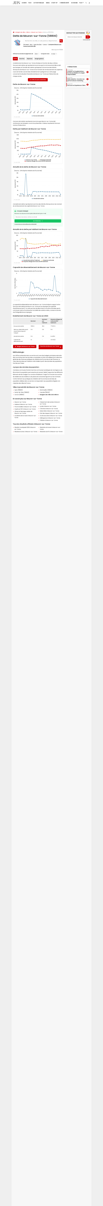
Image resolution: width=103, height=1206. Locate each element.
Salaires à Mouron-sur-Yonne (23, 404)
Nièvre (28, 32)
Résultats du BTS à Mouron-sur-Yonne (51, 431)
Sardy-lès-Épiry (38, 44)
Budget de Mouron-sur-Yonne (25, 346)
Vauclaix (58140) (45, 392)
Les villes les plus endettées (38, 79)
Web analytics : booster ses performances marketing (75, 79)
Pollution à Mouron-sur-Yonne (49, 420)
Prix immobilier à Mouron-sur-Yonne (25, 406)
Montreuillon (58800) (46, 390)
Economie (74, 2)
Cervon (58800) (19, 394)
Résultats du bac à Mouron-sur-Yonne (25, 431)
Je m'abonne (37, 220)
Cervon (45, 44)
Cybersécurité (64, 2)
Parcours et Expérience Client (76, 85)
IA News (24, 2)
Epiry (31, 44)
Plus (80, 2)
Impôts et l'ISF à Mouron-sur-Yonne (25, 409)
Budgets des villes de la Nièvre (49, 394)
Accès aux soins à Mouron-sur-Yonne (51, 415)
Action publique (38, 2)
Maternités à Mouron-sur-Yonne (49, 411)
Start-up (54, 2)
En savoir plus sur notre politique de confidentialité (25, 224)
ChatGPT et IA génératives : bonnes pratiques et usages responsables (76, 72)
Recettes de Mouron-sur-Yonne (49, 347)
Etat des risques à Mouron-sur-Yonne (51, 413)
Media (48, 2)
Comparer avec (45, 53)
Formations (72, 66)
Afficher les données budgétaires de (23, 53)
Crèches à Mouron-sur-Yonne (49, 408)
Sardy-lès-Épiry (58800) (21, 392)
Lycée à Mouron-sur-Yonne (48, 406)
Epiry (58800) (18, 390)
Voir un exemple (86, 39)
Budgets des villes (20, 32)
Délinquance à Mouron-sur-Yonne (50, 418)
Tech (29, 2)
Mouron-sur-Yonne (36, 32)
